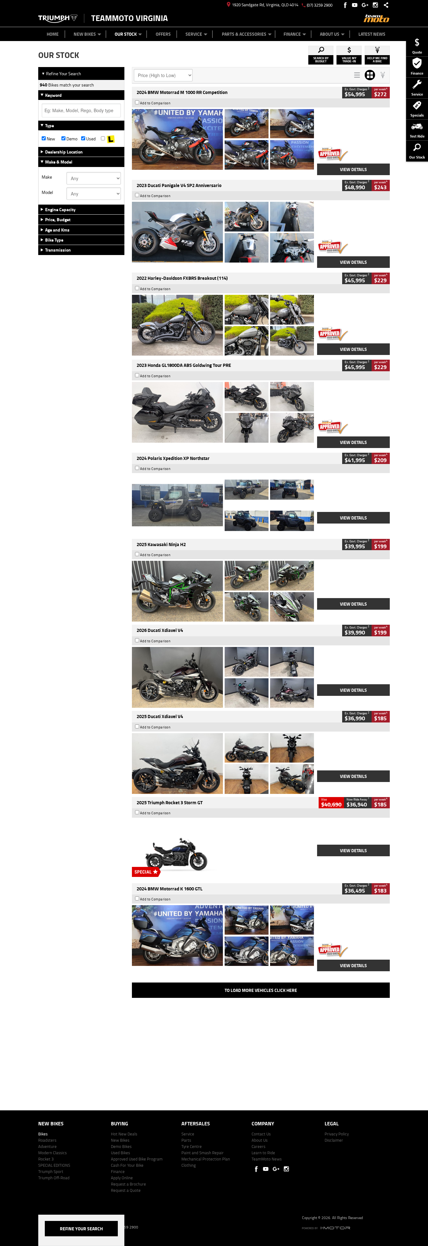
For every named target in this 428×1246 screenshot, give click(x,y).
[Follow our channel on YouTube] (356, 5)
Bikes (43, 1134)
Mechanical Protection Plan (205, 1159)
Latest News (371, 34)
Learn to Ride (263, 1153)
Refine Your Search (61, 73)
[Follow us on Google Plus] (366, 5)
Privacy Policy (337, 1134)
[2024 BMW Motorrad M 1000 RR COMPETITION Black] (223, 139)
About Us (329, 34)
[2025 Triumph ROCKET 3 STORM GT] (223, 849)
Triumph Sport (50, 1171)
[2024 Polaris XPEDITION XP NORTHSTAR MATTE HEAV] (223, 505)
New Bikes (85, 34)
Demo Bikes (121, 1146)
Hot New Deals (124, 1134)
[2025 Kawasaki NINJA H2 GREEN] (223, 591)
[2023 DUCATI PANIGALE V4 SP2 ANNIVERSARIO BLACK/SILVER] (223, 232)
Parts (186, 1140)
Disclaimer (334, 1140)
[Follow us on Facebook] (346, 5)
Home (53, 34)
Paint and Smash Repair (202, 1153)
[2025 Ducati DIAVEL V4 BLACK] (223, 677)
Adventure (47, 1146)
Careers (258, 1146)
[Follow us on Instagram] (377, 5)
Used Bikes (120, 1153)
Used (90, 139)
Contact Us (261, 1134)
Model (47, 192)
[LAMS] (111, 139)
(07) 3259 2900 (319, 5)
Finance (292, 34)
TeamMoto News (267, 1159)
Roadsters (47, 1140)
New (50, 139)
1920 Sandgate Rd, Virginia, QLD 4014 (265, 5)
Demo (71, 139)
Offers (163, 34)
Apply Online (122, 1178)
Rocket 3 (46, 1159)
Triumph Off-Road (54, 1178)
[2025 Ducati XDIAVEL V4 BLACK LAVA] (223, 763)
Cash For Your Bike (127, 1165)
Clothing (188, 1165)
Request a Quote (126, 1190)
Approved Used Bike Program (137, 1159)
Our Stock (126, 34)
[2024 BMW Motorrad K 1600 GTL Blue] (223, 935)
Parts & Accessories (244, 34)
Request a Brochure (128, 1184)
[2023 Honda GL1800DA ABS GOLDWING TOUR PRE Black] (223, 412)
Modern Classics (52, 1153)
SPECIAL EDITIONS (54, 1165)
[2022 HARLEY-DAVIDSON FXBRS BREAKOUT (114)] (223, 325)
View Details (353, 169)
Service (193, 34)
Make (47, 177)
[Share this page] (384, 5)
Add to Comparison (155, 103)
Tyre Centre (191, 1146)
